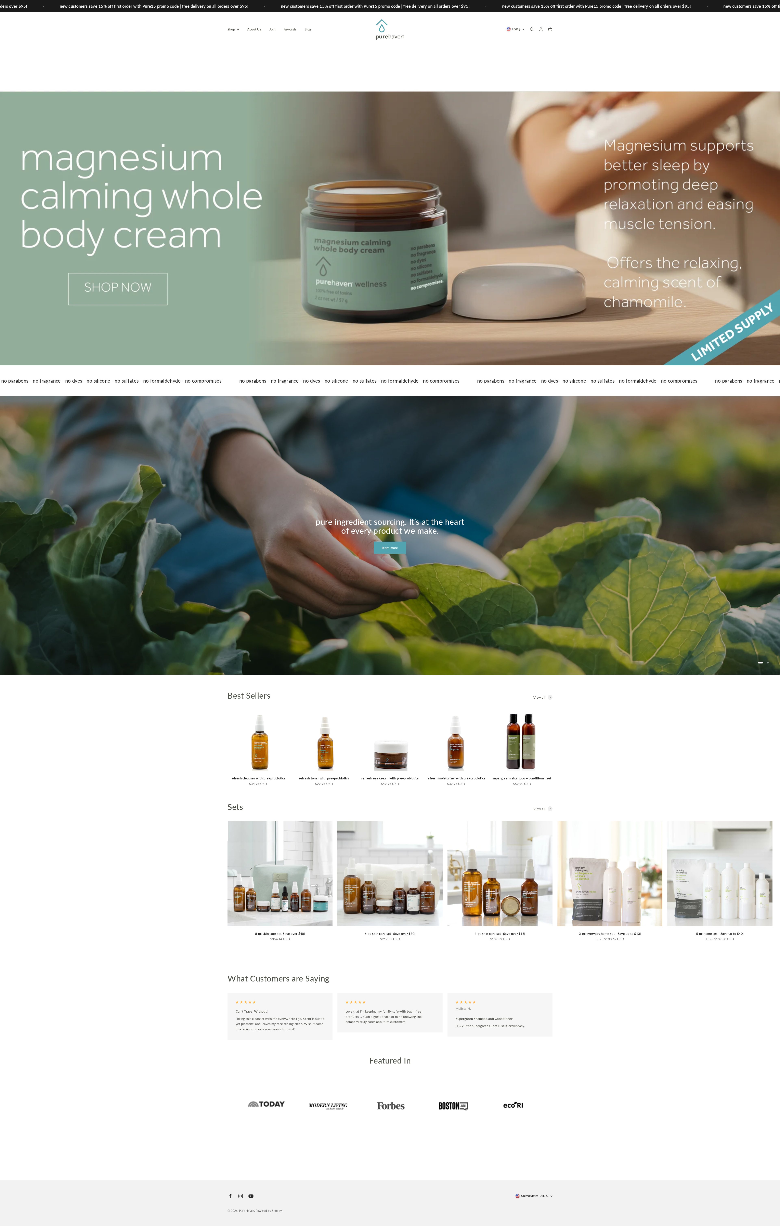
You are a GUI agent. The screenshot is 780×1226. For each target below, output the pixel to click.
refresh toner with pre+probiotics (324, 778)
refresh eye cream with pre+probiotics (390, 778)
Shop (231, 29)
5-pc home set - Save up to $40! (720, 933)
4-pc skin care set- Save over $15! (499, 933)
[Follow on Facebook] (230, 1196)
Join (272, 29)
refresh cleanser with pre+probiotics (258, 778)
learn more (390, 548)
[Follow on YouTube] (251, 1196)
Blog (307, 29)
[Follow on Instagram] (240, 1196)
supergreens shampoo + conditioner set (522, 778)
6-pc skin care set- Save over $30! (390, 933)
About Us (254, 29)
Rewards (290, 29)
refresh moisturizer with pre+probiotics (456, 778)
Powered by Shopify (269, 1210)
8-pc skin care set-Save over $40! (280, 933)
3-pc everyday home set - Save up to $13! (610, 933)
